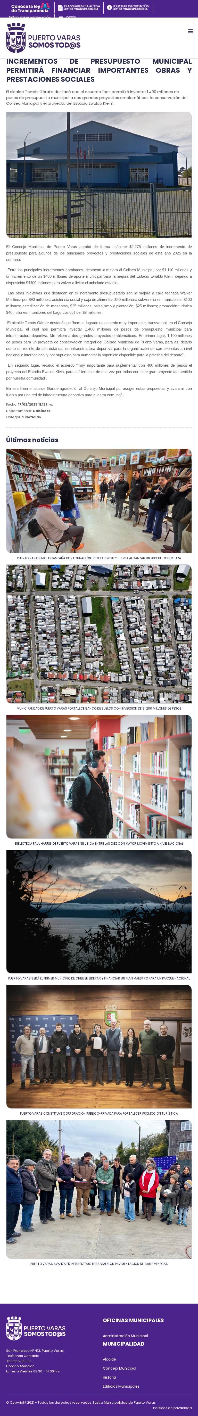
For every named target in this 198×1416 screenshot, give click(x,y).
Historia (109, 1377)
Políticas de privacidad (172, 1407)
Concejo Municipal (119, 1368)
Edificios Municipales (121, 1386)
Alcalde (109, 1359)
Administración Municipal (125, 1335)
